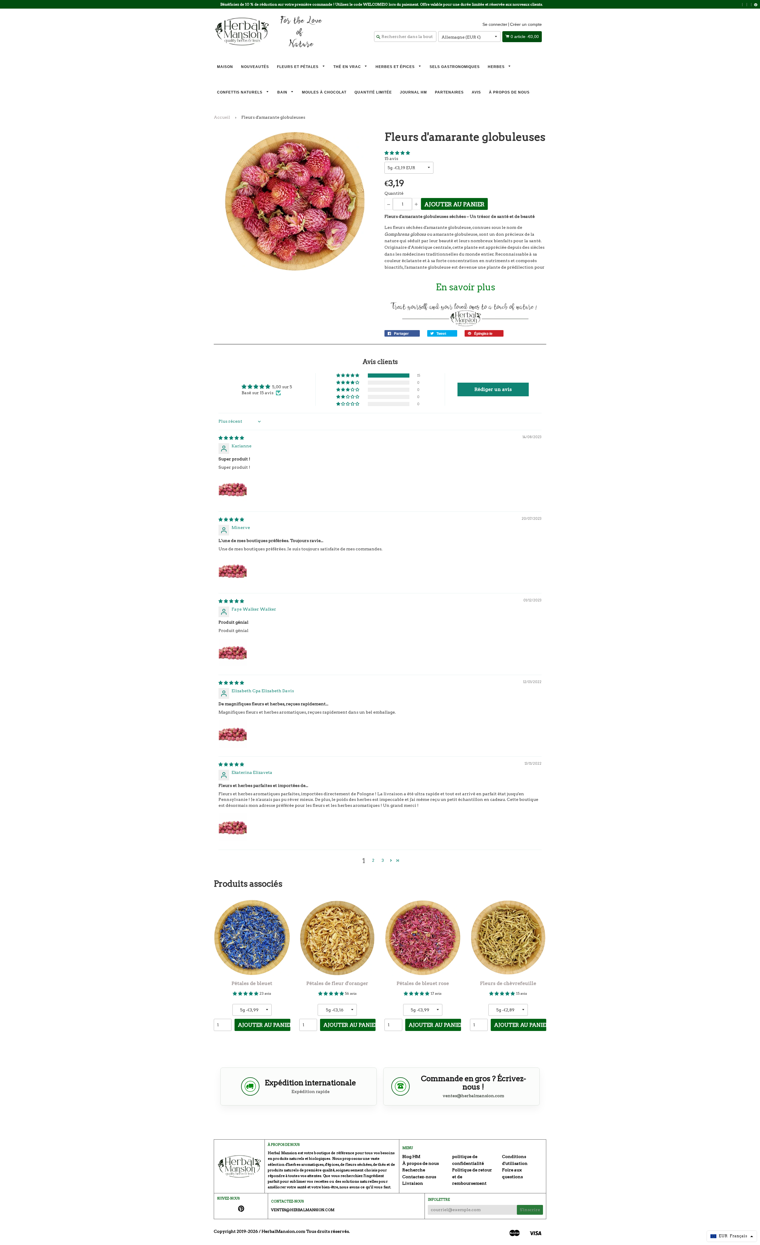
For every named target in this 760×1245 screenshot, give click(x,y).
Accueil (222, 117)
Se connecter (494, 24)
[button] (397, 153)
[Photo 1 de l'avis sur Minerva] (232, 571)
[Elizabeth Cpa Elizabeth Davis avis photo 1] (232, 734)
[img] (231, 437)
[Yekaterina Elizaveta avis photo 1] (232, 827)
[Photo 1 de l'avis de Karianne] (232, 489)
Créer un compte (526, 24)
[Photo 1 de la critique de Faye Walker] (232, 652)
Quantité (393, 193)
